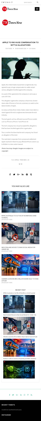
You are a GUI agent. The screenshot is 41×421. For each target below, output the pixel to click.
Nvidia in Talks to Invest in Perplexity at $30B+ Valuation (19, 358)
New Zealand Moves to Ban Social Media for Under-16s (19, 315)
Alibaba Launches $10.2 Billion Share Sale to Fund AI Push (20, 337)
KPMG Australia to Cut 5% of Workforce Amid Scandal (19, 293)
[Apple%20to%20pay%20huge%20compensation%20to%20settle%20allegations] (10, 174)
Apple (17, 160)
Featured (9, 48)
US (28, 160)
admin (33, 48)
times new (23, 160)
